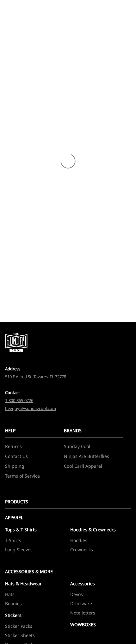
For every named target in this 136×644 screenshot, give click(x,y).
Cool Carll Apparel (83, 466)
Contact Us (16, 456)
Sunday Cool (77, 446)
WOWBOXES (83, 624)
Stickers (13, 615)
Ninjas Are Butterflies (86, 456)
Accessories (82, 583)
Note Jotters (82, 613)
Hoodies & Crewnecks (93, 530)
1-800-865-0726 (19, 400)
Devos (76, 594)
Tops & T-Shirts (21, 530)
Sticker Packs (18, 626)
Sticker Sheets (20, 635)
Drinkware (81, 603)
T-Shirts (13, 540)
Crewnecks (81, 550)
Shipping (14, 466)
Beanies (13, 603)
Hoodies (78, 540)
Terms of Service (22, 476)
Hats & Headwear (23, 583)
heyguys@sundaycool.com (30, 408)
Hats (10, 594)
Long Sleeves (19, 550)
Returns (13, 446)
